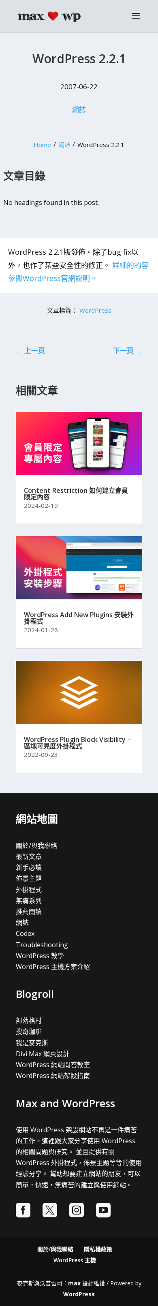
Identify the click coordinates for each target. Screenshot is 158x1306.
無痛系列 (29, 900)
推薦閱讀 (29, 911)
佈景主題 (29, 878)
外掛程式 (29, 889)
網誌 (79, 109)
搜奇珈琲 (29, 1031)
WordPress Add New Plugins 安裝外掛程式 (79, 618)
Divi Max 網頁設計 (42, 1053)
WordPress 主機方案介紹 (53, 966)
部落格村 (29, 1020)
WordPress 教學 (40, 955)
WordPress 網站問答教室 (53, 1064)
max (74, 1283)
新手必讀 (29, 867)
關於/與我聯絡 (36, 845)
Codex (25, 933)
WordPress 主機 (74, 1260)
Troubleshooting (42, 944)
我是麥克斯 (32, 1042)
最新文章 (29, 856)
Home (42, 145)
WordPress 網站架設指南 (53, 1075)
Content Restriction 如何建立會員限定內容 (76, 493)
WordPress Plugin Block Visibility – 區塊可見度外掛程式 (77, 742)
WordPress (95, 310)
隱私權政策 (98, 1249)
